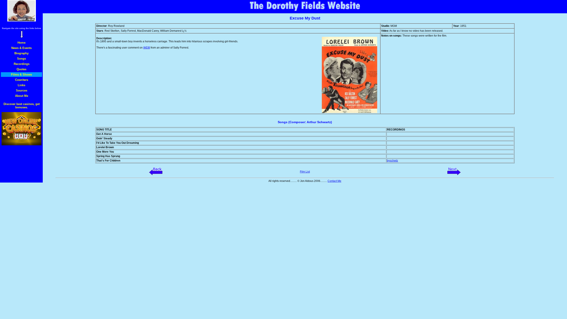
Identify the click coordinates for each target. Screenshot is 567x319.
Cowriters (21, 80)
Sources (21, 90)
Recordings (21, 64)
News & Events (21, 48)
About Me (21, 95)
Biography (21, 53)
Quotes (21, 69)
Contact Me (334, 181)
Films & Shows (21, 74)
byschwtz (392, 160)
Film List (305, 171)
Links (21, 85)
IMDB (146, 47)
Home (21, 42)
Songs (21, 58)
